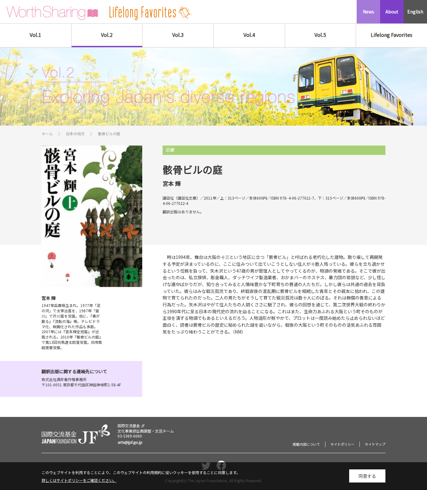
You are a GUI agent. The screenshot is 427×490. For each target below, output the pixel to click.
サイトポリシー (342, 444)
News (368, 11)
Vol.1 (35, 34)
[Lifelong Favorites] (150, 13)
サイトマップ (375, 444)
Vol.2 (107, 34)
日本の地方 (75, 133)
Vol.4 (249, 34)
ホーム (47, 133)
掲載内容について (306, 444)
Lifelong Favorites (391, 34)
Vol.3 (178, 34)
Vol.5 (320, 34)
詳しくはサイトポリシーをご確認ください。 (79, 480)
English (415, 11)
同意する (367, 476)
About (391, 11)
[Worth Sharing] (52, 13)
